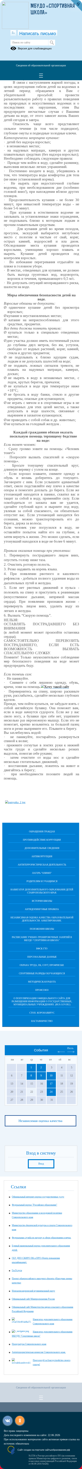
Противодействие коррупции (42, 840)
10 (51, 1075)
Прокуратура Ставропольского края (29, 1344)
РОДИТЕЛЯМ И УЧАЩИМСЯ (42, 881)
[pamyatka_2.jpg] (15, 802)
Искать (51, 43)
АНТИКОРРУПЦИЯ (41, 856)
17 (51, 1083)
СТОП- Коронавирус (42, 1012)
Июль (70, 1048)
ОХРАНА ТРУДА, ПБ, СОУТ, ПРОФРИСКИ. (42, 965)
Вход (41, 1163)
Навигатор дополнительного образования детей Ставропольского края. (41, 891)
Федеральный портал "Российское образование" (34, 1205)
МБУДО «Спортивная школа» (53, 10)
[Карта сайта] (13, 33)
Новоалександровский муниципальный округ (33, 1290)
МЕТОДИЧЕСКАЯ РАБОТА (42, 981)
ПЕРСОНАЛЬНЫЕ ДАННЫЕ (42, 957)
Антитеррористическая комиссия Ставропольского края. (39, 1352)
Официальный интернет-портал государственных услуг (38, 1196)
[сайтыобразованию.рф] (76, 6)
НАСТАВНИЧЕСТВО (42, 1021)
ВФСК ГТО (41, 948)
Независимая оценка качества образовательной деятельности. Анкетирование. (41, 919)
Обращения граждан (42, 831)
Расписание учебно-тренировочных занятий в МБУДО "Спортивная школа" (42, 939)
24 (51, 1091)
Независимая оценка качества (40, 1121)
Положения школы (42, 929)
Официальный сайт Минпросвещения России (33, 1299)
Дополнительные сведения (42, 848)
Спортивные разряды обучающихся (42, 973)
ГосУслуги (17, 1270)
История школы (42, 901)
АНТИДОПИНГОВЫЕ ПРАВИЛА (42, 909)
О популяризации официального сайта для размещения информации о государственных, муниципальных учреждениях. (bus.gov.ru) (42, 1001)
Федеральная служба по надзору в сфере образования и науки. (41, 1237)
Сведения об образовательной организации (41, 65)
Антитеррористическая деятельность (42, 864)
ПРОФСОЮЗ (41, 990)
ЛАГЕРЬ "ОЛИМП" (42, 873)
